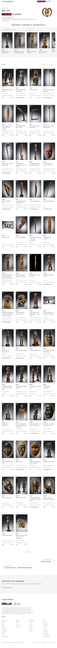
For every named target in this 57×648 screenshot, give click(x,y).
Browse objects (7, 14)
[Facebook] (2, 616)
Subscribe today (7, 587)
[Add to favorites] (3, 33)
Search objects (17, 14)
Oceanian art (45, 633)
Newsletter (4, 633)
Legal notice (38, 642)
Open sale (17, 622)
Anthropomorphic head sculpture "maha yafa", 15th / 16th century (7, 314)
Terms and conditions (51, 642)
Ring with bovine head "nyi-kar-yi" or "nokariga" (21, 537)
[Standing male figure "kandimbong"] (7, 40)
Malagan (31, 625)
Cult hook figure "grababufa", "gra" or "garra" (21, 165)
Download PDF (27, 24)
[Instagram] (4, 616)
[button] (41, 64)
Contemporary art (46, 636)
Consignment (4, 629)
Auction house (4, 620)
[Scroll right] (27, 30)
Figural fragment (34, 89)
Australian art (45, 631)
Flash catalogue (17, 24)
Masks (30, 624)
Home (34, 642)
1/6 (40, 47)
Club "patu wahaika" (21, 237)
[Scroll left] (30, 30)
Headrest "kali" (6, 237)
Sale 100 (4, 64)
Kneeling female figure (35, 350)
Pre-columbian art (46, 634)
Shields (30, 631)
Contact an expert (41, 1)
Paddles (30, 627)
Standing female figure (21, 350)
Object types (31, 620)
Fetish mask (19, 461)
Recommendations (5, 636)
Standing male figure (7, 535)
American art (45, 624)
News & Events (4, 631)
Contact (3, 634)
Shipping (3, 627)
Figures (30, 622)
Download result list (40, 24)
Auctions (17, 620)
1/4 (15, 47)
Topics (44, 620)
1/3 (52, 47)
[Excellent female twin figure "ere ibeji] (44, 40)
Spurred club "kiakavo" (49, 201)
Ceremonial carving (34, 201)
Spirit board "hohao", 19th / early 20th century (7, 127)
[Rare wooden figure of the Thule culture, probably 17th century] (19, 40)
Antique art (45, 627)
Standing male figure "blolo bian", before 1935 (7, 388)
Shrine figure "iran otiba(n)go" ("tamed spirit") (35, 314)
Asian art (45, 629)
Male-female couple (21, 497)
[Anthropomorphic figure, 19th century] (32, 40)
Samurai (31, 629)
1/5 (2, 47)
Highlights (4, 622)
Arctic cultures (46, 625)
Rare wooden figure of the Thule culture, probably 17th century (7, 276)
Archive (17, 627)
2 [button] (45, 64)
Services (3, 625)
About (3, 624)
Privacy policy (43, 642)
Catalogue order (19, 625)
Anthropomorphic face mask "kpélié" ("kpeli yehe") (35, 499)
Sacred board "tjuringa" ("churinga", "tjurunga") (35, 239)
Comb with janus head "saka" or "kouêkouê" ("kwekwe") (21, 425)
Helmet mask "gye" (7, 497)
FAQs (16, 624)
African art (45, 622)
